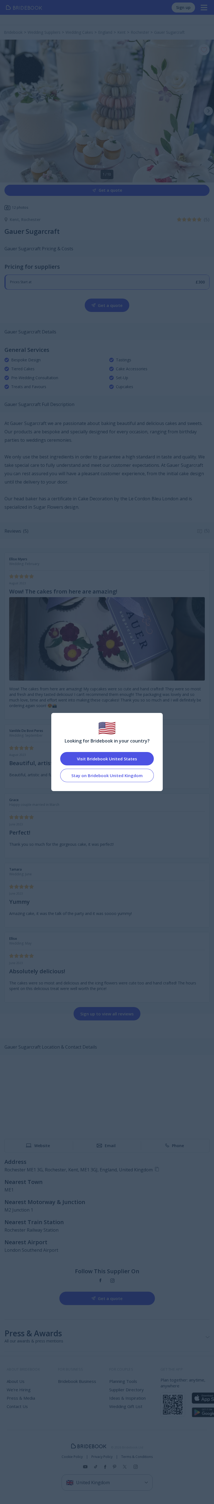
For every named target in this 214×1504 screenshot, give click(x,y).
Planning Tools (123, 1381)
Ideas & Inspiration (127, 1398)
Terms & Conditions (137, 1457)
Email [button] (110, 1145)
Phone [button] (178, 1145)
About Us (16, 1381)
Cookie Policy (72, 1457)
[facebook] (100, 1281)
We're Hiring (19, 1389)
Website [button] (42, 1145)
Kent (15, 219)
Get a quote (110, 190)
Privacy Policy (102, 1457)
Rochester (31, 219)
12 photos (20, 207)
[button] (208, 111)
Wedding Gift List (125, 1406)
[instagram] (112, 1281)
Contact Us (17, 1406)
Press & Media (21, 1398)
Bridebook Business (77, 1381)
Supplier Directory (126, 1389)
